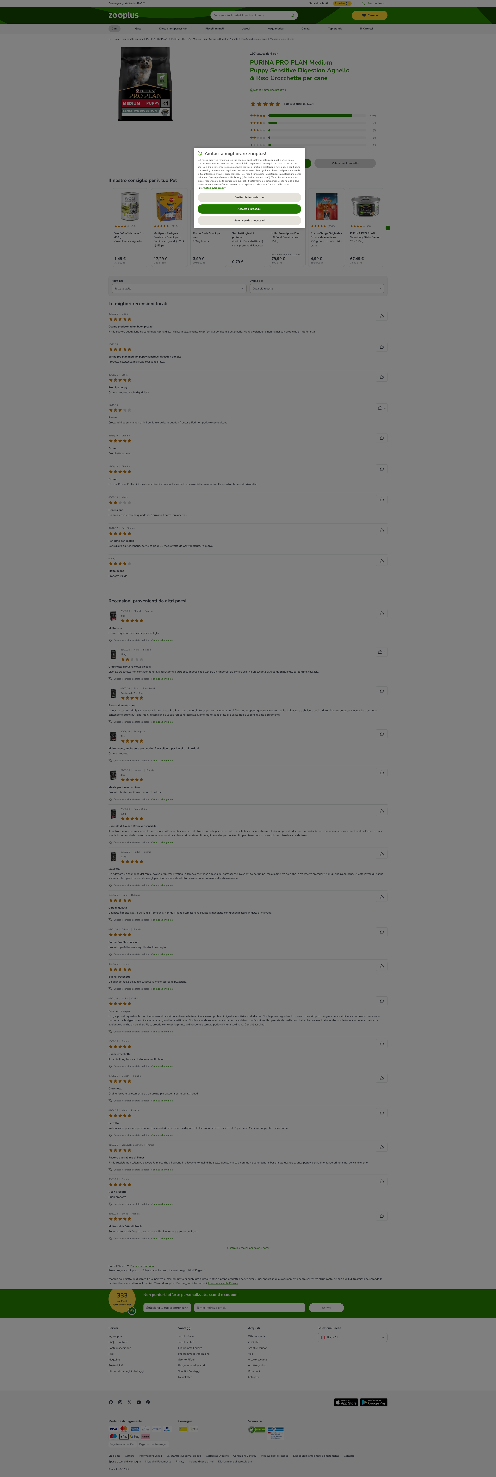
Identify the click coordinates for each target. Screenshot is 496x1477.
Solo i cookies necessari (249, 220)
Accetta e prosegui (249, 209)
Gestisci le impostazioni (249, 197)
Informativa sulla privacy (212, 187)
